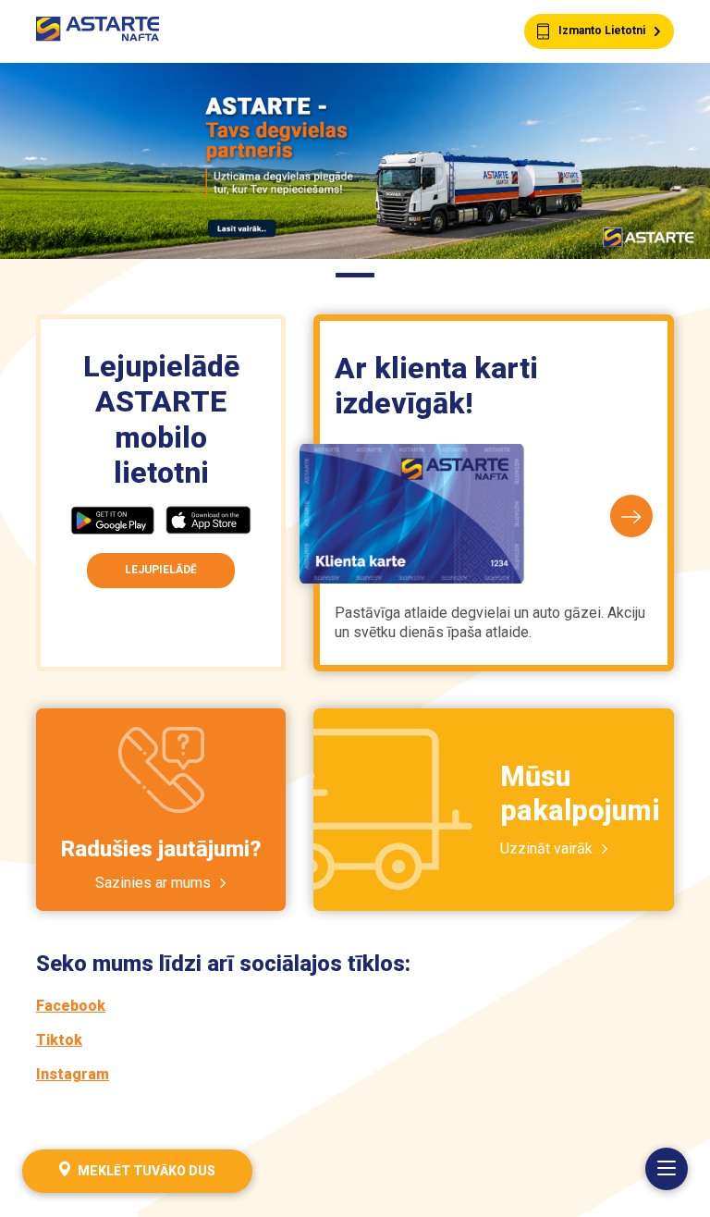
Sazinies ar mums (153, 883)
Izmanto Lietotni (601, 30)
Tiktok (59, 1040)
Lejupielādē (161, 569)
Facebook (70, 1005)
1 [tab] (355, 277)
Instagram (72, 1074)
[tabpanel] (355, 161)
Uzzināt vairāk (546, 849)
